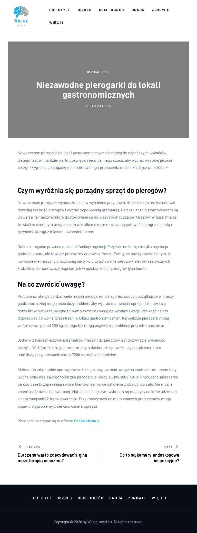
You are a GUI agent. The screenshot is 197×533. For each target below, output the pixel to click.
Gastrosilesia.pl (87, 421)
